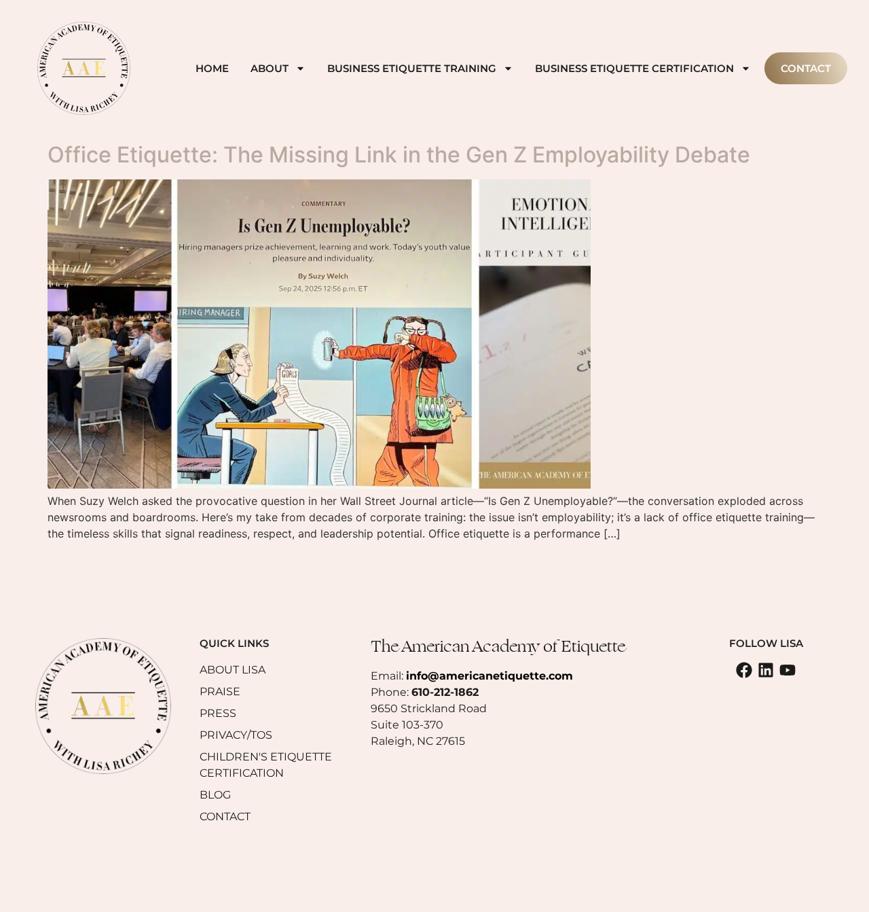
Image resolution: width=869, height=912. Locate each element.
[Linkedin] (766, 670)
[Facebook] (744, 670)
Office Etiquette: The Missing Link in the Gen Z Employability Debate (399, 154)
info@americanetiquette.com (489, 675)
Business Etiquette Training (411, 68)
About (270, 68)
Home (212, 68)
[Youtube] (787, 670)
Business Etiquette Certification (634, 68)
